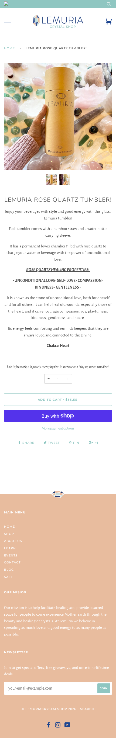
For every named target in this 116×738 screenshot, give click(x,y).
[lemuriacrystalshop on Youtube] (67, 726)
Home (9, 48)
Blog (9, 570)
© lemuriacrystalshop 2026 (49, 709)
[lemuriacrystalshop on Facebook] (48, 726)
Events (11, 555)
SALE (8, 577)
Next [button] (102, 116)
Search (87, 709)
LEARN (10, 548)
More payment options (58, 428)
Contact (12, 562)
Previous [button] (13, 116)
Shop (9, 534)
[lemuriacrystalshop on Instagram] (58, 726)
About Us (13, 541)
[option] (58, 116)
